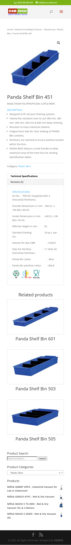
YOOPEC (58, 540)
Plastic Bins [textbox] (34, 472)
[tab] (35, 176)
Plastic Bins (24, 166)
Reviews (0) (17, 181)
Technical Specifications (24, 176)
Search (42, 458)
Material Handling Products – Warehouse (35, 29)
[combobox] (35, 472)
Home (10, 29)
